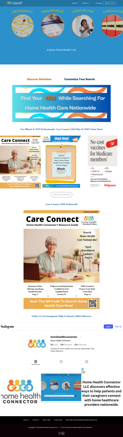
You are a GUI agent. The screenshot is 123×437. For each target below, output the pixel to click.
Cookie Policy (58, 420)
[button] (20, 162)
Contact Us (85, 3)
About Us (75, 3)
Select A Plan (46, 420)
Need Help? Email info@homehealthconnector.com (81, 420)
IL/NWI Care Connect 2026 (61, 194)
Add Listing (110, 3)
